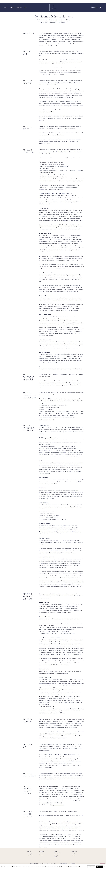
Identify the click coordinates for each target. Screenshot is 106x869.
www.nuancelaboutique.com (72, 39)
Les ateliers (30, 855)
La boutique (30, 853)
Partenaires (72, 863)
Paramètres (91, 866)
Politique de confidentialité (57, 805)
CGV (55, 856)
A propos (41, 851)
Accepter (99, 866)
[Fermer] (104, 867)
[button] (100, 7)
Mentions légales (63, 863)
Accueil (29, 851)
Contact (73, 855)
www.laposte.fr (47, 494)
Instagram (74, 853)
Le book (41, 853)
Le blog (41, 855)
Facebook (74, 851)
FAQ (55, 851)
